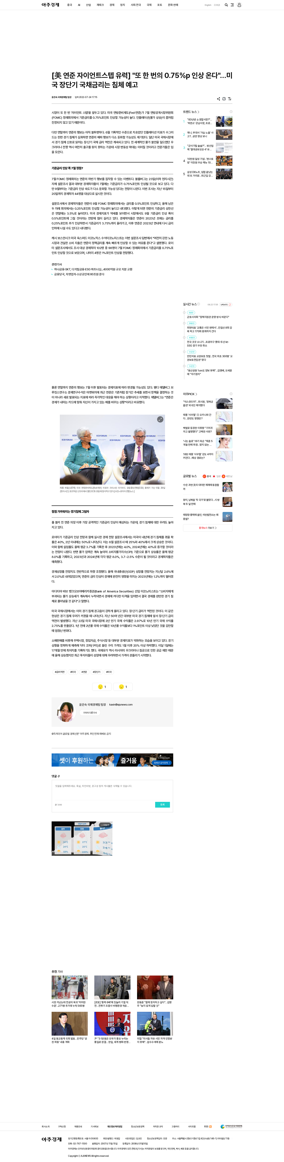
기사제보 (94, 1126)
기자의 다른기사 (90, 712)
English (208, 5)
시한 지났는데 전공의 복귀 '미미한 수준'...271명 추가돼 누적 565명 (69, 1004)
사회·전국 (136, 5)
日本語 (217, 5)
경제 (112, 5)
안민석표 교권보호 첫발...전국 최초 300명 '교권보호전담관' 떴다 (209, 358)
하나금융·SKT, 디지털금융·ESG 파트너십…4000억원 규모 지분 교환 (93, 269)
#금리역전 (60, 672)
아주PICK (188, 394)
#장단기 (96, 672)
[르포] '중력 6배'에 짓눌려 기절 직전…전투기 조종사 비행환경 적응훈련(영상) (111, 1004)
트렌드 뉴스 (190, 112)
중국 (69, 5)
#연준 (84, 672)
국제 (149, 5)
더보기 (198, 528)
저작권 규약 (158, 1126)
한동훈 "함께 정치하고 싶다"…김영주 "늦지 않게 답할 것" (154, 1004)
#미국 (73, 672)
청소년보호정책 (137, 1126)
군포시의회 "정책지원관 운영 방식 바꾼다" (208, 317)
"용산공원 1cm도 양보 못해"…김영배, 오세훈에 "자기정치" (209, 372)
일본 (218, 476)
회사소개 (45, 1126)
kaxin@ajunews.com (121, 704)
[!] (231, 111)
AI (79, 5)
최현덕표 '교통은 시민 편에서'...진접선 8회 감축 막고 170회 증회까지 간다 (209, 329)
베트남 (229, 476)
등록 (162, 804)
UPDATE (224, 305)
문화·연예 (173, 5)
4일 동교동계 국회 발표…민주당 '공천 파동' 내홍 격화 (69, 1040)
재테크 (100, 5)
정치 (122, 5)
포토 (159, 5)
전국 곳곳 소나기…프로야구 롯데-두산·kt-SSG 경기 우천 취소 (208, 343)
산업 (88, 5)
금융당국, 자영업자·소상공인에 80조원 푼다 (79, 274)
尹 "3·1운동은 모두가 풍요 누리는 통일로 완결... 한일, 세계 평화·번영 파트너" (111, 1040)
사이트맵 (192, 1126)
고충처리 (175, 1126)
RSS (206, 1126)
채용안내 (78, 1126)
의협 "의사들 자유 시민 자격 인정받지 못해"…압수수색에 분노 (154, 1040)
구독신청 (62, 1126)
